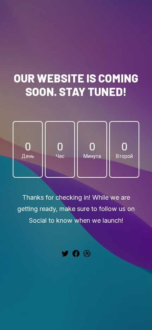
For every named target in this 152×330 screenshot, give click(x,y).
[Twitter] (65, 256)
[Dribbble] (87, 256)
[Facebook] (76, 256)
